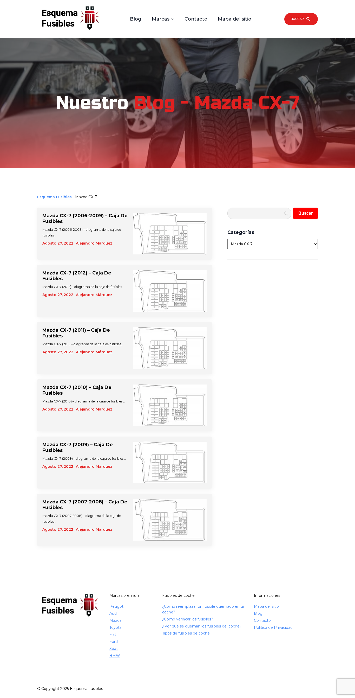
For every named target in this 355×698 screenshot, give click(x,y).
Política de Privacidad (273, 627)
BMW (114, 655)
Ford (113, 641)
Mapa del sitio (234, 19)
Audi (113, 613)
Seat (113, 648)
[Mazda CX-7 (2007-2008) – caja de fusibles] (170, 520)
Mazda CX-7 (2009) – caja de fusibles (77, 447)
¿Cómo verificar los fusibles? (187, 619)
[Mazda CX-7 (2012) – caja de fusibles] (170, 291)
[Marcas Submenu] (174, 19)
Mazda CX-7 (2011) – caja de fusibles (76, 333)
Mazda (115, 620)
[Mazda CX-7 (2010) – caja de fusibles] (170, 405)
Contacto (196, 19)
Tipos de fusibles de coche (186, 633)
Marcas (160, 19)
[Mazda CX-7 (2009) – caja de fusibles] (170, 462)
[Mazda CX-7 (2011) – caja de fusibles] (170, 348)
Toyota (115, 627)
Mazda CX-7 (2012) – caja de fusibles (76, 275)
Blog (135, 19)
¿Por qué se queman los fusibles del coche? (201, 626)
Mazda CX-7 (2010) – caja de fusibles (76, 390)
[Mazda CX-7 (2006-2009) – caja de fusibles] (170, 233)
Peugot (116, 606)
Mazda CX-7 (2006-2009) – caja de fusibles (85, 218)
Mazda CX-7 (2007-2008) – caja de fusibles (84, 504)
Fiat (112, 634)
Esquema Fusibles (54, 197)
